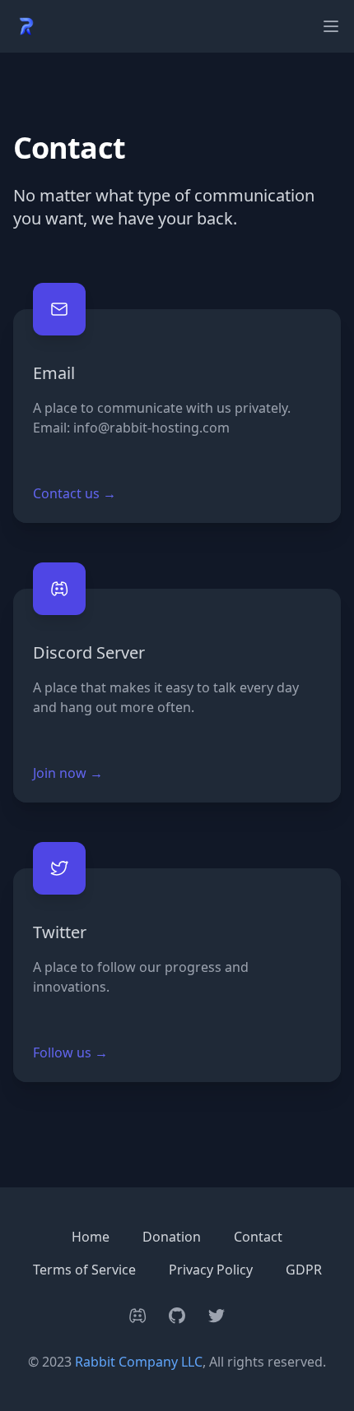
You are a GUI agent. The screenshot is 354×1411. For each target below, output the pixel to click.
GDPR (304, 1270)
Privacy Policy (211, 1270)
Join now (68, 773)
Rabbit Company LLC (139, 1362)
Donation (171, 1237)
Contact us (74, 493)
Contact (258, 1237)
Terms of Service (84, 1270)
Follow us (70, 1052)
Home (90, 1237)
